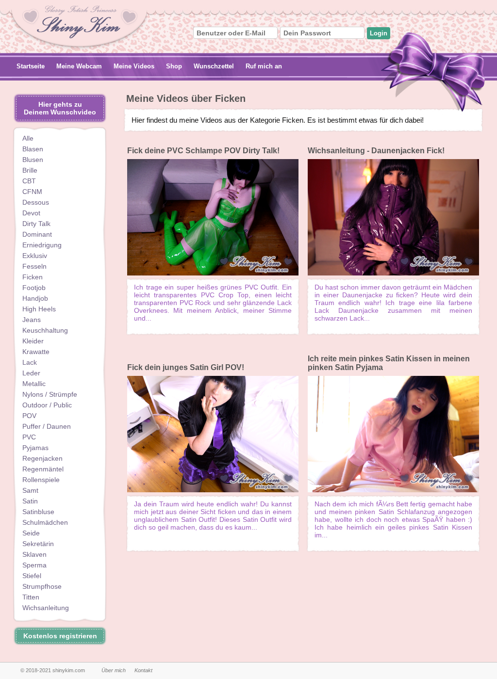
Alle (27, 138)
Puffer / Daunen (46, 426)
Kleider (33, 341)
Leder (31, 373)
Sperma (34, 565)
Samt (30, 490)
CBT (29, 181)
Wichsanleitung (45, 608)
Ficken (32, 277)
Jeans (31, 319)
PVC (29, 437)
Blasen (32, 149)
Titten (30, 597)
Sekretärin (38, 544)
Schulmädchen (45, 522)
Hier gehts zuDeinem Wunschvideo (60, 108)
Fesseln (34, 266)
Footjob (34, 287)
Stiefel (31, 576)
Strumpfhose (42, 586)
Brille (29, 170)
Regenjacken (42, 458)
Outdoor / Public (47, 405)
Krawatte (36, 352)
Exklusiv (34, 255)
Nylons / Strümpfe (49, 394)
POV (29, 416)
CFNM (32, 191)
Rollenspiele (41, 480)
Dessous (35, 202)
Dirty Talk (36, 223)
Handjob (35, 298)
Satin (30, 501)
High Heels (39, 309)
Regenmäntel (43, 469)
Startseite (31, 66)
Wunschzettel (214, 66)
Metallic (34, 384)
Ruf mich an (264, 66)
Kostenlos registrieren (60, 636)
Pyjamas (35, 448)
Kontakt (143, 670)
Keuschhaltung (45, 330)
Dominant (37, 234)
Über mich (113, 670)
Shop (174, 66)
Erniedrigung (42, 245)
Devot (31, 213)
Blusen (32, 159)
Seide (31, 533)
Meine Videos (134, 66)
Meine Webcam (79, 66)
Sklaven (34, 554)
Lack (29, 362)
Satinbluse (38, 512)
